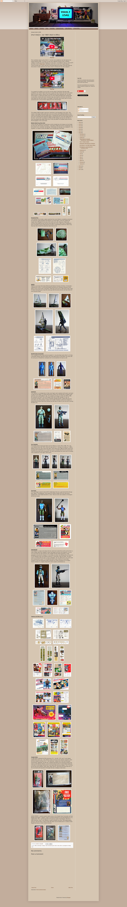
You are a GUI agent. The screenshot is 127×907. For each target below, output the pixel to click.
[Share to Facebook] (50, 844)
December (82, 134)
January (81, 163)
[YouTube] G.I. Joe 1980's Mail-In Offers (87, 145)
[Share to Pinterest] (51, 844)
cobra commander (48, 845)
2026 (80, 122)
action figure (39, 845)
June (81, 155)
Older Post (70, 887)
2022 (80, 129)
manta (58, 845)
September (82, 150)
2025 (80, 124)
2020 (80, 132)
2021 (80, 131)
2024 (80, 125)
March (81, 160)
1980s (36, 845)
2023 (80, 127)
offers (61, 845)
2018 (80, 167)
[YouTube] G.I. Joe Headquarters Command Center (86, 148)
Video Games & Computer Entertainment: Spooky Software (87, 140)
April (81, 158)
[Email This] (46, 844)
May (81, 157)
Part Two (52, 89)
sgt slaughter (64, 845)
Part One (52, 57)
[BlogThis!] (47, 844)
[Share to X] (49, 844)
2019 (80, 166)
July (81, 153)
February (82, 162)
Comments (81, 111)
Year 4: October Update (84, 141)
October (81, 137)
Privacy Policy (76, 28)
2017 (80, 169)
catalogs (43, 845)
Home (31, 28)
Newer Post (34, 887)
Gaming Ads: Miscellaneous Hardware (87, 143)
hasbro (55, 845)
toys (32, 846)
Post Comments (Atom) (41, 889)
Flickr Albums (68, 28)
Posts (80, 108)
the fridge (69, 845)
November (82, 135)
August (81, 151)
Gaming (42, 28)
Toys (47, 28)
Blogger (68, 897)
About (36, 28)
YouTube (52, 28)
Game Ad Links (59, 28)
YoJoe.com (42, 64)
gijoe (53, 845)
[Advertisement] (86, 54)
